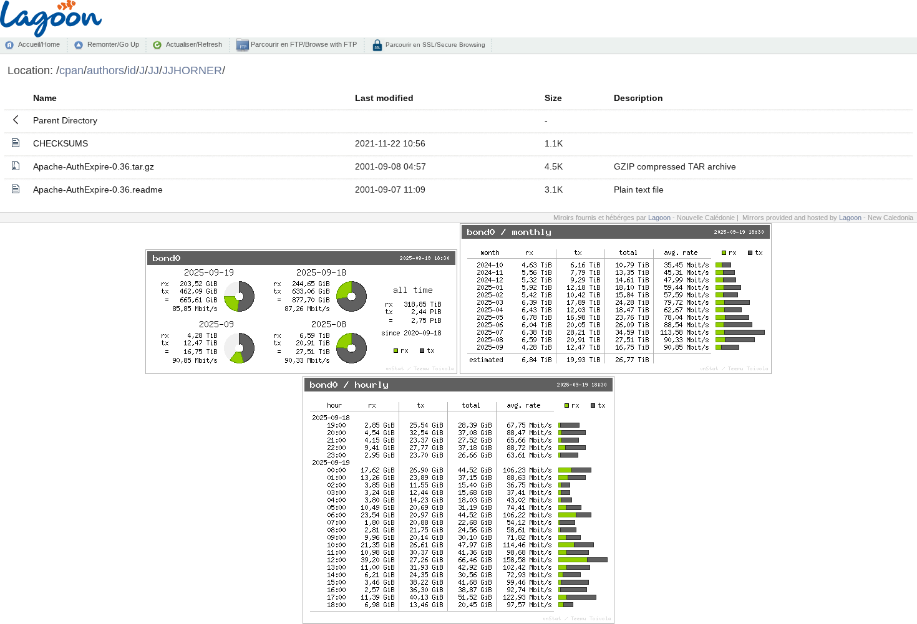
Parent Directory (65, 120)
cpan (71, 70)
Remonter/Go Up (113, 44)
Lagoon (659, 217)
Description (638, 98)
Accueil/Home (39, 44)
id (131, 70)
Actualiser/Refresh (194, 44)
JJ (153, 70)
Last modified (384, 98)
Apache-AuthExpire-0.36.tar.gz (93, 166)
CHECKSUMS (60, 143)
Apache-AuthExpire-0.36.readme (98, 189)
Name (45, 98)
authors (105, 70)
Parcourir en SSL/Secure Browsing (434, 44)
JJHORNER (192, 70)
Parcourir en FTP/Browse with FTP (303, 44)
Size (553, 98)
